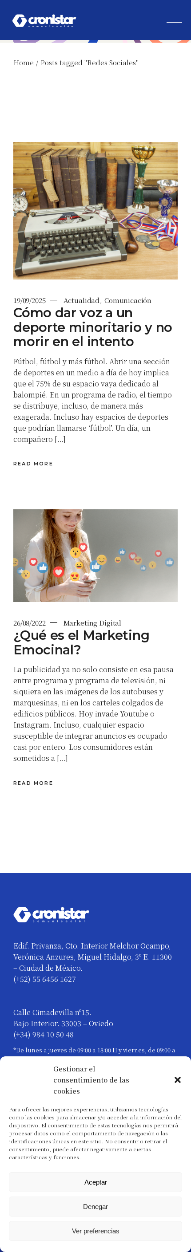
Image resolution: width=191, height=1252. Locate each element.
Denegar (95, 1206)
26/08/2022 (29, 622)
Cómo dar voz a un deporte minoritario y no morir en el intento (92, 327)
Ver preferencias (95, 1231)
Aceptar (95, 1182)
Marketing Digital (92, 622)
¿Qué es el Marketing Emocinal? (81, 642)
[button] (177, 1079)
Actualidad (82, 300)
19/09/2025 (29, 300)
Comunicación (127, 300)
